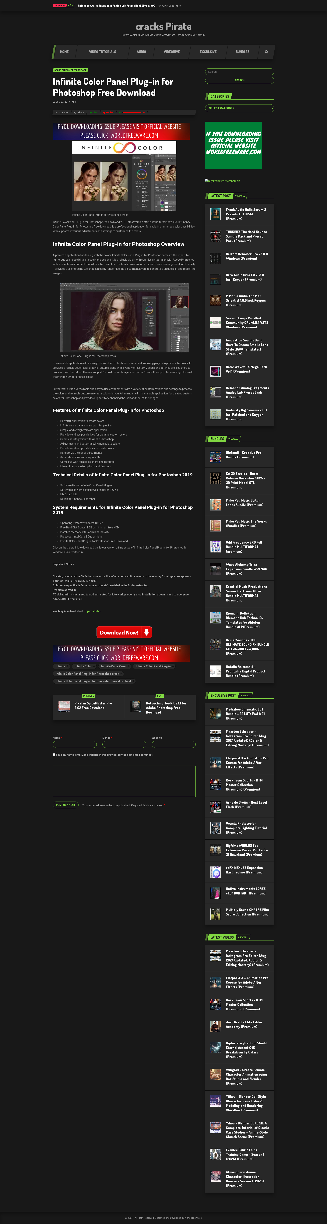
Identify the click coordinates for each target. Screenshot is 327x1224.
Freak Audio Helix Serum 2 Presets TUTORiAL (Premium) (246, 214)
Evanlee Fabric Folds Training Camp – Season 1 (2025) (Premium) (245, 1154)
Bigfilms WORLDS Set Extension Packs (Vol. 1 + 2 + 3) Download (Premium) (247, 850)
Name (57, 737)
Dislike (110, 112)
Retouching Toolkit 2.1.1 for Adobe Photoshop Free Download (166, 707)
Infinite (60, 666)
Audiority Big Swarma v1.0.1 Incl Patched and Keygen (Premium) (246, 414)
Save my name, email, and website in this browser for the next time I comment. (104, 754)
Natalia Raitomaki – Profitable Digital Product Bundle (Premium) (245, 671)
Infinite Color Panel (113, 666)
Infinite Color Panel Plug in (153, 666)
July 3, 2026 (167, 6)
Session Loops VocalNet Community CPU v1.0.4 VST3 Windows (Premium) (247, 322)
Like (95, 112)
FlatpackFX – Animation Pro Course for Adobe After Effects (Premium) (247, 762)
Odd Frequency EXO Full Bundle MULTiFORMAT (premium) (244, 546)
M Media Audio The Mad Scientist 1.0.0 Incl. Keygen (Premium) (246, 300)
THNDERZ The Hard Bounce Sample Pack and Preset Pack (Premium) (246, 236)
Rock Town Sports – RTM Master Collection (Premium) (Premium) (244, 784)
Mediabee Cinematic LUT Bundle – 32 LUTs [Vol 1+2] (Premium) (245, 713)
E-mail (107, 737)
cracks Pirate (163, 26)
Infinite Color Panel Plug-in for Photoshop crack (87, 673)
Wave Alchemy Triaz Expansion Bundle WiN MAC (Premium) (246, 569)
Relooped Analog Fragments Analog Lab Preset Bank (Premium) (116, 5)
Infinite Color (83, 666)
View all (240, 195)
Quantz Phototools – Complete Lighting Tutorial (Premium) (246, 827)
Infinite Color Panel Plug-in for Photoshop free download (93, 681)
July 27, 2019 (63, 102)
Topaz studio (92, 611)
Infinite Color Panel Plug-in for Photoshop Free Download (113, 86)
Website (157, 737)
